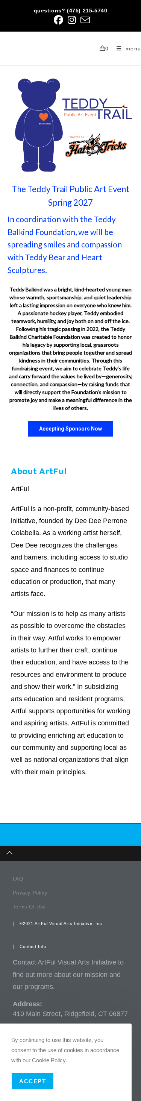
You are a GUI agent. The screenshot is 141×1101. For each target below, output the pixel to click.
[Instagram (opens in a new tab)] (71, 20)
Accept (32, 1081)
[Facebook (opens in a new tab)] (58, 20)
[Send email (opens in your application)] (84, 20)
